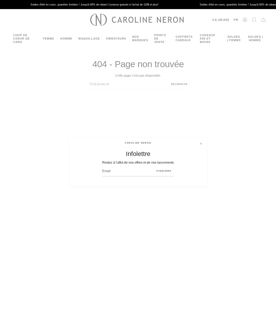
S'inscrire (163, 171)
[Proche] (201, 144)
